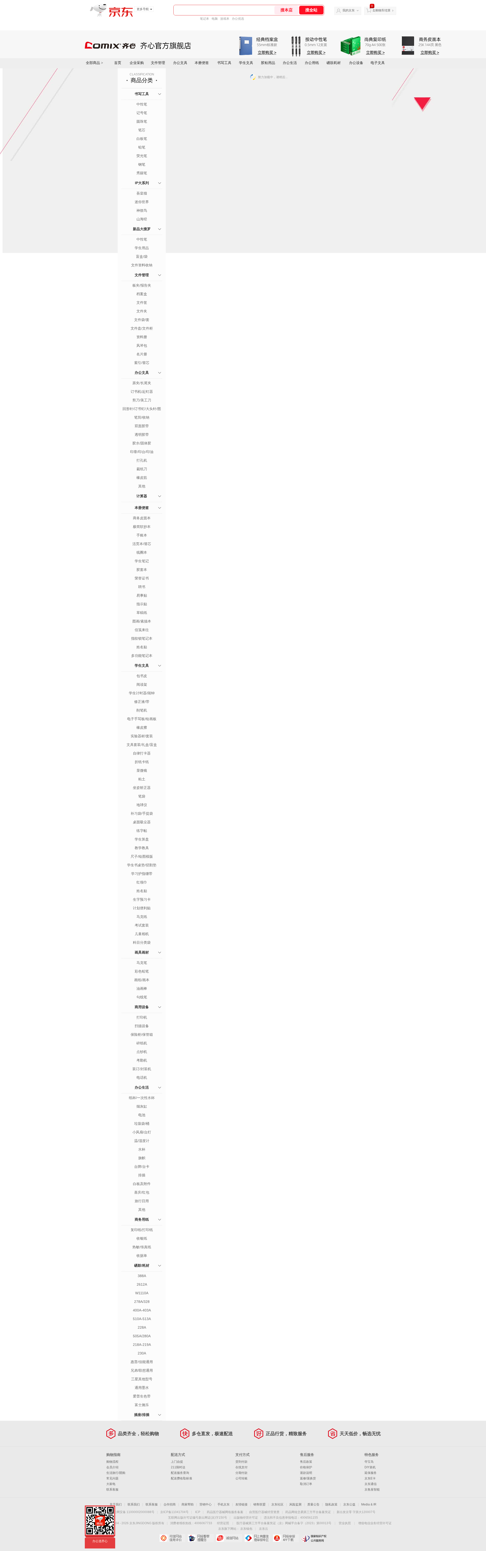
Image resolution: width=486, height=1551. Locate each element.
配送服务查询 (180, 1473)
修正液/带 (141, 702)
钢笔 (141, 164)
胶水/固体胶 (141, 443)
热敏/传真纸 (141, 1247)
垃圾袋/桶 (141, 1124)
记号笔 (141, 113)
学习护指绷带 (141, 874)
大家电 (110, 1484)
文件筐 (141, 302)
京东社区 (277, 1504)
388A (142, 1276)
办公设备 (356, 63)
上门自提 (177, 1461)
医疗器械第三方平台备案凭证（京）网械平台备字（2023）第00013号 (283, 1523)
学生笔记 (142, 561)
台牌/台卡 (141, 1167)
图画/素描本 (141, 621)
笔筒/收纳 (141, 417)
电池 (141, 1115)
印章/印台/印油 (141, 452)
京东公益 (349, 1504)
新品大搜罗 (142, 229)
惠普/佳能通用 (142, 1362)
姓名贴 (141, 647)
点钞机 (141, 1052)
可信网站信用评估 (172, 1538)
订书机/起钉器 (142, 392)
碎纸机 (141, 1043)
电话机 (141, 1077)
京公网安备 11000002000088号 (132, 1512)
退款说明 (306, 1473)
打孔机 (141, 460)
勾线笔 (141, 997)
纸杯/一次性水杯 (142, 1098)
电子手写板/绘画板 (141, 719)
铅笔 (141, 147)
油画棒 (141, 988)
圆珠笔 (141, 121)
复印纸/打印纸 (142, 1230)
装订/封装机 (141, 1069)
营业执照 (345, 1523)
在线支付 (241, 1467)
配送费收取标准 (181, 1478)
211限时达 (178, 1467)
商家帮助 (187, 1504)
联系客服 (112, 1489)
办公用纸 (312, 63)
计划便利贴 (142, 908)
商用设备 (142, 1007)
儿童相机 (142, 934)
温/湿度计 (141, 1141)
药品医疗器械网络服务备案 (225, 1512)
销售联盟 (259, 1504)
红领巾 (141, 882)
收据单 (141, 1256)
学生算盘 (142, 839)
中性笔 (141, 104)
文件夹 (141, 311)
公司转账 (241, 1478)
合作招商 (170, 1504)
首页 (117, 63)
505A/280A (142, 1336)
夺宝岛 (369, 1461)
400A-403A (142, 1310)
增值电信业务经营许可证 (375, 1523)
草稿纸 (141, 613)
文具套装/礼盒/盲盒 (142, 745)
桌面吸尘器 (142, 822)
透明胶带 (142, 435)
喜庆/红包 (141, 1192)
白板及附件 (142, 1184)
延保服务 (370, 1473)
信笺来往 (142, 630)
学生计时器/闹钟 (142, 693)
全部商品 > (94, 63)
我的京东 (348, 10)
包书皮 (141, 676)
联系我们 (134, 1504)
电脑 (215, 18)
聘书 (141, 587)
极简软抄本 (142, 527)
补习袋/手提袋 (142, 813)
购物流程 (112, 1461)
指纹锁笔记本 (141, 638)
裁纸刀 (141, 469)
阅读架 (141, 684)
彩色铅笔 (142, 971)
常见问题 (112, 1478)
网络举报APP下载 (286, 1538)
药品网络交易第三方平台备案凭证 (308, 1512)
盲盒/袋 (142, 256)
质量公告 (313, 1504)
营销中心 (205, 1504)
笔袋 (141, 796)
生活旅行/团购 (115, 1473)
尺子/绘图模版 (142, 856)
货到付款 (241, 1461)
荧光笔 (141, 156)
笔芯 (141, 130)
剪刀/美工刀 (141, 400)
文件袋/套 (141, 320)
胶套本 (141, 570)
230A (142, 1353)
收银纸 (141, 1238)
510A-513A (142, 1319)
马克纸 (141, 917)
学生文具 (246, 63)
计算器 (141, 496)
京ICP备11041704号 (174, 1512)
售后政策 (306, 1461)
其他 (141, 486)
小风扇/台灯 (141, 1132)
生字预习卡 (142, 899)
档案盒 (141, 294)
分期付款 (241, 1473)
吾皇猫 (141, 193)
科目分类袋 (142, 942)
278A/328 (142, 1302)
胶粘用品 (268, 63)
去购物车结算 (381, 10)
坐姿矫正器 (142, 788)
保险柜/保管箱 (142, 1034)
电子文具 (378, 63)
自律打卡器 (142, 753)
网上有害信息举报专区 (257, 1538)
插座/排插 (141, 1415)
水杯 (141, 1149)
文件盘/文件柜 (142, 328)
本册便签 (202, 63)
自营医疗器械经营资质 (264, 1512)
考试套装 (142, 925)
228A (142, 1327)
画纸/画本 (141, 980)
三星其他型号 (141, 1379)
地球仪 (141, 805)
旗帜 (141, 1158)
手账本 (141, 535)
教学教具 (142, 848)
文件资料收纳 (141, 265)
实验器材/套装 (142, 736)
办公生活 (290, 63)
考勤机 (141, 1060)
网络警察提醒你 (201, 1538)
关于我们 (116, 1504)
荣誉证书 (142, 578)
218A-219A (142, 1345)
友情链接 (241, 1504)
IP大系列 (142, 183)
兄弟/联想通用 (142, 1370)
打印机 (141, 1017)
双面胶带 (142, 426)
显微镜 (141, 770)
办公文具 (180, 63)
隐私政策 (331, 1504)
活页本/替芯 (141, 544)
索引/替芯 (141, 363)
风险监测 (295, 1504)
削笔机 (141, 710)
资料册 (141, 337)
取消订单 (306, 1484)
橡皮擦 (141, 727)
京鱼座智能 (372, 1489)
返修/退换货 (308, 1478)
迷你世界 (142, 202)
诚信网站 (229, 1538)
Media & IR (368, 1504)
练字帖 (141, 831)
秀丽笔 (141, 173)
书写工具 (224, 63)
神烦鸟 (141, 210)
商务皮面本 (142, 518)
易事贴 (141, 595)
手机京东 (223, 1504)
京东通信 (370, 1484)
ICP (197, 1512)
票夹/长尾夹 (141, 383)
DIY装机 (370, 1467)
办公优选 (238, 18)
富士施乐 (142, 1405)
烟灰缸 (141, 1106)
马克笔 (141, 963)
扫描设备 (142, 1026)
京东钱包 (246, 1529)
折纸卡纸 (142, 762)
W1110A (141, 1293)
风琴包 (141, 345)
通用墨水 (142, 1388)
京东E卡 (370, 1478)
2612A (142, 1284)
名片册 (141, 354)
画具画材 (142, 952)
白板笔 (141, 139)
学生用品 (142, 248)
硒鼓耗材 (334, 63)
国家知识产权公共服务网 (314, 1538)
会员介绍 (112, 1467)
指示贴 (141, 604)
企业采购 (137, 63)
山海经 (141, 219)
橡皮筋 (141, 478)
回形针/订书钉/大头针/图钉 (142, 409)
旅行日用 (142, 1201)
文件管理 (158, 63)
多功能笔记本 (141, 656)
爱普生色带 (142, 1396)
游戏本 (224, 18)
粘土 (141, 779)
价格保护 (306, 1467)
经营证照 (223, 1523)
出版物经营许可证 (246, 1517)
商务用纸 (142, 1219)
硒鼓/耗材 (141, 1265)
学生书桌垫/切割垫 (141, 865)
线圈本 (141, 552)
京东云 (263, 1529)
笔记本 (204, 18)
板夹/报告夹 (141, 285)
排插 (141, 1175)
